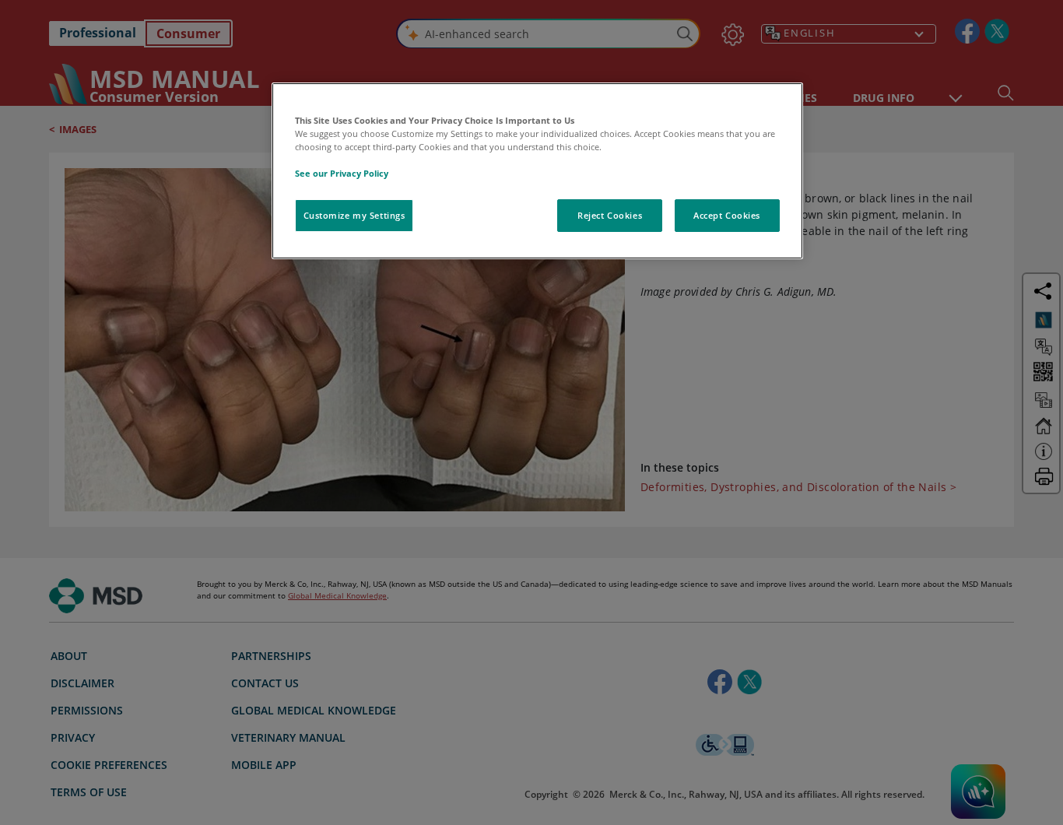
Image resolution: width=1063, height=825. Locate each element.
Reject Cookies (609, 215)
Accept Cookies (726, 215)
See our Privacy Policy (341, 173)
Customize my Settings (354, 215)
